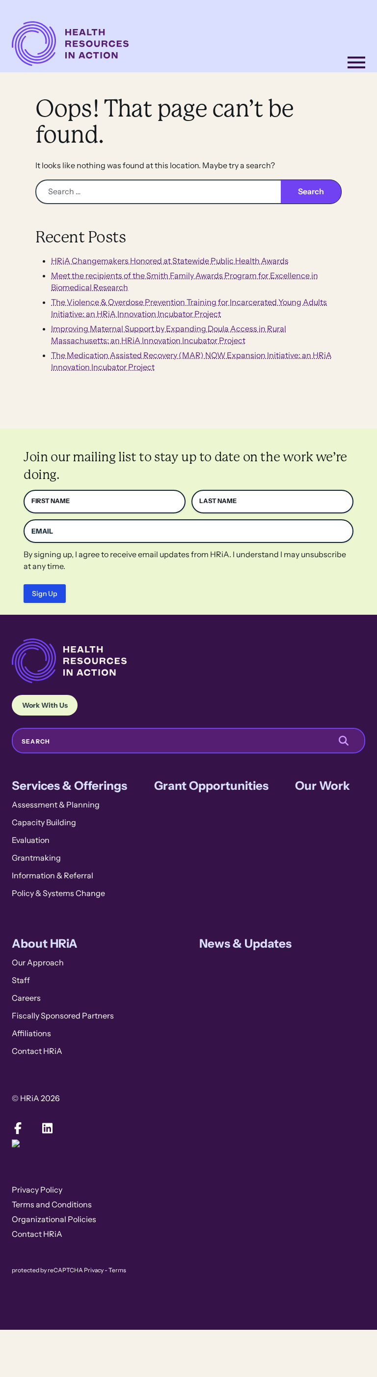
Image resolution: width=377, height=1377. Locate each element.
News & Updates (245, 943)
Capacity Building (44, 822)
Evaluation (31, 840)
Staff (21, 980)
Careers (26, 998)
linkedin (47, 1128)
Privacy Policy (37, 1190)
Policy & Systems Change (58, 893)
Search (36, 742)
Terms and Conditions (52, 1204)
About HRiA (45, 943)
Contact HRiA (37, 1051)
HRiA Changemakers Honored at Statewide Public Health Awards (170, 261)
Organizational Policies (54, 1219)
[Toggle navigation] (356, 62)
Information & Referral (52, 875)
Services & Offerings (69, 785)
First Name (50, 501)
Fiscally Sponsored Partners (63, 1016)
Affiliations (31, 1033)
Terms (117, 1270)
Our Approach (38, 963)
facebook (18, 1128)
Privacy (94, 1270)
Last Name (218, 501)
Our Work (322, 785)
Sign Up (44, 593)
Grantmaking (36, 858)
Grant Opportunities (211, 785)
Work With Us (45, 705)
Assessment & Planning (56, 805)
